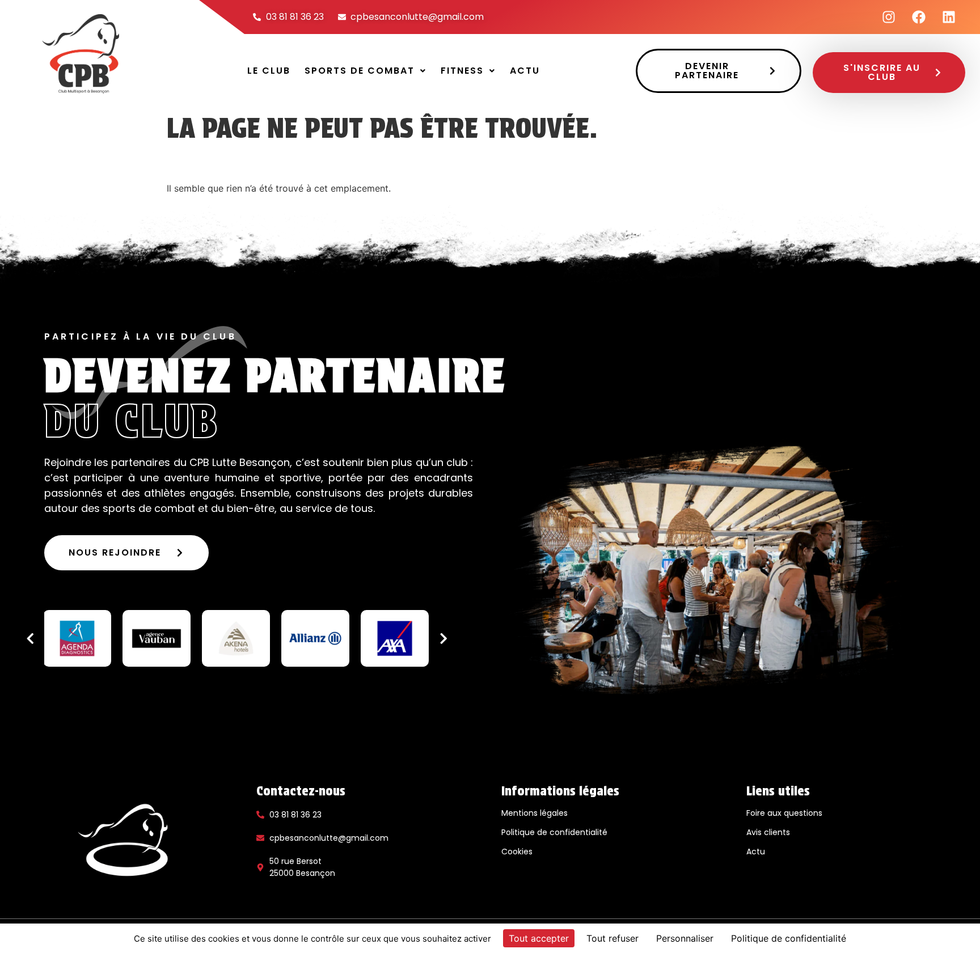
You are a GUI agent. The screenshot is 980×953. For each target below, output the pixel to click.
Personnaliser (684, 938)
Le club (268, 70)
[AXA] (395, 638)
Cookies (517, 851)
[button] (365, 71)
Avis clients (768, 832)
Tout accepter (539, 938)
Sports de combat (360, 70)
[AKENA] (236, 638)
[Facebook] (918, 17)
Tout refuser (612, 938)
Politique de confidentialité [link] (788, 938)
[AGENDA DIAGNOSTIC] (77, 638)
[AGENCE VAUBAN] (156, 638)
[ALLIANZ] (315, 638)
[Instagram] (888, 17)
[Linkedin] (948, 17)
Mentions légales (534, 813)
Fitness (462, 70)
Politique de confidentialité (554, 832)
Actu (525, 70)
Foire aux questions (784, 813)
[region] (237, 638)
